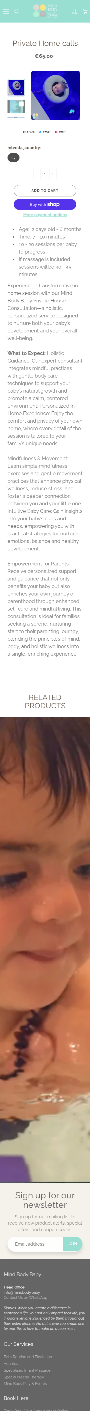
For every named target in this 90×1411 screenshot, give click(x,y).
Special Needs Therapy (24, 1377)
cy (14, 158)
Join (73, 1244)
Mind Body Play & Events (25, 1383)
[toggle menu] (6, 11)
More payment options (45, 214)
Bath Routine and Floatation (28, 1357)
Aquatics (11, 1363)
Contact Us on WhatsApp (25, 1297)
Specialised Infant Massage (27, 1370)
